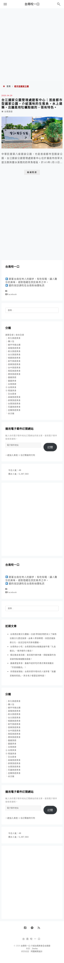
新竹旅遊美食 (14, 361)
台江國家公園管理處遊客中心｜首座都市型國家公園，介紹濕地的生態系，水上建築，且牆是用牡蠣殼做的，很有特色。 (32, 103)
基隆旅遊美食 (14, 348)
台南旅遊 (8, 111)
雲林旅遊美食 (14, 374)
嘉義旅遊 (12, 377)
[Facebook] (6, 291)
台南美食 (12, 387)
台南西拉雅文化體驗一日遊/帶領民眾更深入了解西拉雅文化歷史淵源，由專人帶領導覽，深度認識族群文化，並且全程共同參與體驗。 (33, 638)
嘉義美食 (12, 381)
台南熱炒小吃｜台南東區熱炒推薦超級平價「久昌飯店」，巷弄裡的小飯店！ (33, 648)
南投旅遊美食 (14, 371)
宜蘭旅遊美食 (14, 410)
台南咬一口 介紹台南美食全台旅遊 (35, 946)
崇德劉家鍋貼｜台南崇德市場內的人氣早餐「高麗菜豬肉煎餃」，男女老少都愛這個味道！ (33, 673)
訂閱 (50, 447)
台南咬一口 (32, 4)
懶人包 (11, 341)
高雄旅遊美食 (14, 397)
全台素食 (12, 394)
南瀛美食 (12, 390)
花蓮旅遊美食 (14, 407)
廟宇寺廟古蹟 (14, 345)
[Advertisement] (32, 44)
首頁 (9, 86)
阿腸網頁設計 (36, 951)
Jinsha (35, 948)
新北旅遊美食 (14, 351)
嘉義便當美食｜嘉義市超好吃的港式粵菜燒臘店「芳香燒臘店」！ (32, 665)
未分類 (11, 413)
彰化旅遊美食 (14, 338)
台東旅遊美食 (14, 403)
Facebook (12, 294)
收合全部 (20, 335)
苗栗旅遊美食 (14, 364)
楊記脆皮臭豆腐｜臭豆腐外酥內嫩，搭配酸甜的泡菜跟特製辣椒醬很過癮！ (33, 657)
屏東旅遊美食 (14, 400)
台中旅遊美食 (14, 367)
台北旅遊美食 (14, 354)
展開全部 (9, 335)
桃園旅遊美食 (14, 358)
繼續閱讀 (32, 172)
